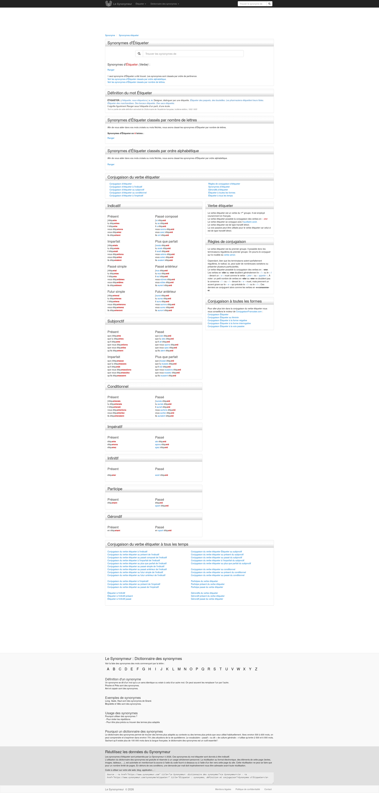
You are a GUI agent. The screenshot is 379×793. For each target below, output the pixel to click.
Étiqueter (140, 3)
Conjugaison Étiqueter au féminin (223, 317)
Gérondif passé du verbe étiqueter (207, 598)
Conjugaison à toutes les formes (235, 301)
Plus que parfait (166, 241)
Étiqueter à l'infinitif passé (119, 598)
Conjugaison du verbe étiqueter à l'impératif (127, 581)
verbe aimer (229, 254)
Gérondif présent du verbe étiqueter (208, 595)
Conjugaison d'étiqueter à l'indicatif (126, 186)
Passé (159, 331)
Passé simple (117, 266)
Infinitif (112, 458)
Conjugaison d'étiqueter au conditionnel (128, 192)
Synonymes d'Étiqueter (128, 42)
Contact (268, 789)
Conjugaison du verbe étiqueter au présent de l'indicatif (133, 554)
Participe (114, 488)
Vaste (113, 700)
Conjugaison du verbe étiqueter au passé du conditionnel (217, 575)
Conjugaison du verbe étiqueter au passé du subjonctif (216, 557)
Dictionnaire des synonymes (164, 3)
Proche (108, 685)
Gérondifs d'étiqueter (218, 189)
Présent (113, 216)
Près (117, 685)
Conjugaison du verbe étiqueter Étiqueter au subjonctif (216, 551)
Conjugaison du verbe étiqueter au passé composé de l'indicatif (137, 557)
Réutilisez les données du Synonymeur (137, 751)
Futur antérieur (165, 291)
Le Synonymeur (122, 4)
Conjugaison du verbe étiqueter (133, 177)
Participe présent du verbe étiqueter (208, 584)
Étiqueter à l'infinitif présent (120, 595)
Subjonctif (115, 321)
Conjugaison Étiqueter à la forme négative (227, 320)
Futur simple (116, 291)
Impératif (114, 426)
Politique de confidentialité (248, 789)
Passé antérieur (166, 266)
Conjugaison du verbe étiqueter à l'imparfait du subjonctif (217, 560)
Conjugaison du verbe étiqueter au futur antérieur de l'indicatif (136, 575)
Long (107, 700)
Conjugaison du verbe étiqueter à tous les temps (147, 544)
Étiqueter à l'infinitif (116, 592)
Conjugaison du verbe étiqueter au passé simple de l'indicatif (135, 566)
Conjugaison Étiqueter (218, 314)
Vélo (119, 703)
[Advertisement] (189, 20)
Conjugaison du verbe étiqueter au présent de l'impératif (133, 584)
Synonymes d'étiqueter (219, 186)
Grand (148, 700)
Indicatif (114, 205)
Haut (119, 700)
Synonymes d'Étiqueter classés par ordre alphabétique (153, 150)
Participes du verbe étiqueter (204, 581)
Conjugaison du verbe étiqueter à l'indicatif (127, 551)
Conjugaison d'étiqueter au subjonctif (127, 189)
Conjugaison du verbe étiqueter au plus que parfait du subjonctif (221, 563)
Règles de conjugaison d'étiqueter (224, 183)
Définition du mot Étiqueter (129, 92)
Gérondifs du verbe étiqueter (204, 592)
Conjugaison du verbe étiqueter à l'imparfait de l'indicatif (133, 560)
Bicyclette (109, 703)
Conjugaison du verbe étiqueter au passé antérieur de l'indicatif (137, 569)
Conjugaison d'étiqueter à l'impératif (126, 195)
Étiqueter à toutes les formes (221, 192)
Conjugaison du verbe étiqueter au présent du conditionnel (218, 572)
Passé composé (166, 216)
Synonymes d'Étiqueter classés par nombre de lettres (152, 119)
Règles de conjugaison (227, 241)
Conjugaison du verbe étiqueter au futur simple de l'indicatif (135, 572)
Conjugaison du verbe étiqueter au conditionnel (213, 569)
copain (115, 688)
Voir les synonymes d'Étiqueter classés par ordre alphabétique (136, 79)
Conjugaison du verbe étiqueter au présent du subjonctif (217, 554)
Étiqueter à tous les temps (220, 195)
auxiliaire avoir (250, 221)
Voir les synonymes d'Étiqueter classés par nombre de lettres (136, 82)
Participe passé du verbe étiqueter (207, 586)
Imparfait (113, 241)
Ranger (110, 69)
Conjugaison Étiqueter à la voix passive (226, 326)
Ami (107, 688)
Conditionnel (118, 386)
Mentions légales (223, 789)
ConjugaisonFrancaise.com (249, 311)
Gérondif (114, 516)
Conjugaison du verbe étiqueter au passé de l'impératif (133, 586)
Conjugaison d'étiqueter (121, 183)
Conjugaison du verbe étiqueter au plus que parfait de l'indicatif (137, 563)
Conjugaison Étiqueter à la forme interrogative (229, 323)
